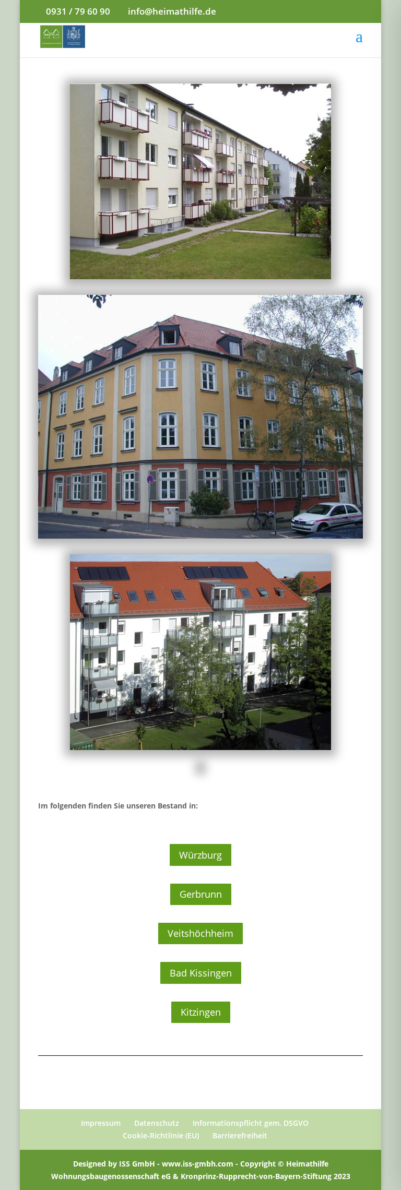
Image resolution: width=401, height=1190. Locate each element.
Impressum (101, 1123)
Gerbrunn (201, 894)
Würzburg (200, 855)
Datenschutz (156, 1123)
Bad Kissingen (201, 973)
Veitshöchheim (200, 933)
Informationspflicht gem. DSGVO (251, 1123)
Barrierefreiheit (240, 1135)
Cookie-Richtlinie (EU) (161, 1135)
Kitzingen (201, 1012)
